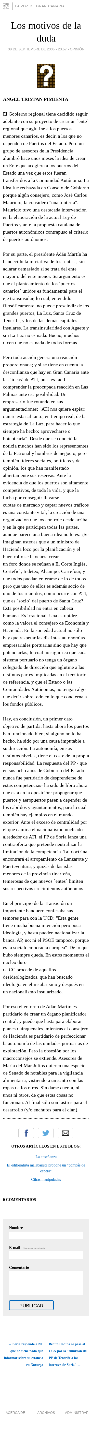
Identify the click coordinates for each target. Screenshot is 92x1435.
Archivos (46, 1413)
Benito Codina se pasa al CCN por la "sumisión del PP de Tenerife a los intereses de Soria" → (68, 1354)
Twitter (46, 1133)
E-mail (27, 1247)
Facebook (26, 1133)
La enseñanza (46, 1157)
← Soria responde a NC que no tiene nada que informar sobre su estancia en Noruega (23, 1354)
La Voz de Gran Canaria (40, 6)
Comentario (19, 1267)
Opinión (77, 49)
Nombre (16, 1228)
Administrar (77, 1413)
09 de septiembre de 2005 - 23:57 (37, 49)
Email (65, 1133)
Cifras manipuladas (46, 1179)
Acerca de (15, 1413)
